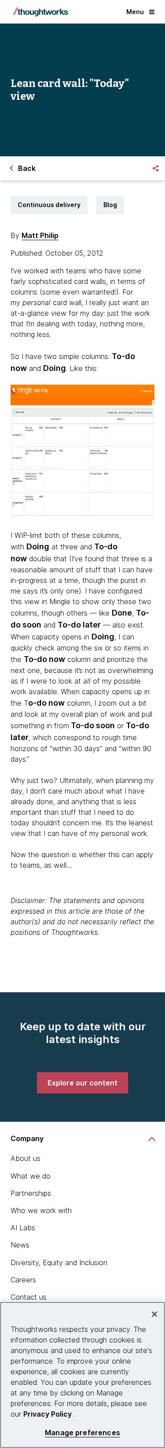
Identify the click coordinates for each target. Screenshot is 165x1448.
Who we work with (41, 1210)
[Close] (154, 1314)
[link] (82, 1082)
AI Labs (23, 1227)
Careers (23, 1279)
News (20, 1244)
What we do (31, 1176)
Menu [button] (135, 11)
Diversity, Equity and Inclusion (59, 1262)
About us (25, 1158)
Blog (110, 204)
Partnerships (31, 1193)
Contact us (29, 1297)
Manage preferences (82, 1433)
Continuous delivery (49, 204)
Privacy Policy (47, 1414)
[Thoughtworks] (40, 12)
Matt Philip (40, 235)
